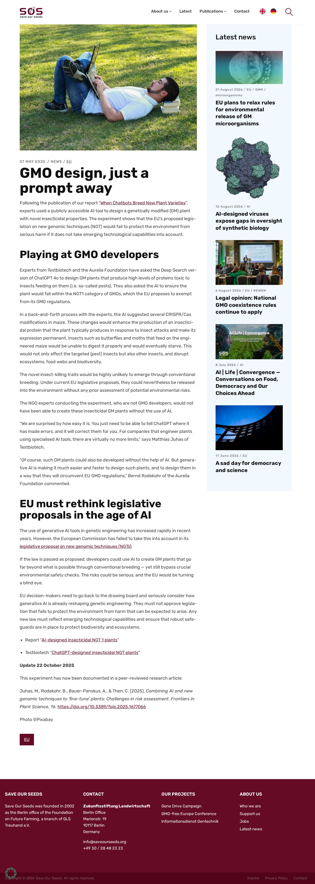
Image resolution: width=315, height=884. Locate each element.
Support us (250, 813)
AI (249, 206)
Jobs (244, 821)
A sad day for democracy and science (248, 466)
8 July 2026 (226, 365)
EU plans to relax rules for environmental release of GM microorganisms (245, 112)
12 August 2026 (229, 206)
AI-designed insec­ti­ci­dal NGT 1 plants (79, 640)
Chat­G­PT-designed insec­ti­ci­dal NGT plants (95, 652)
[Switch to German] (273, 12)
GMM (259, 89)
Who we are (250, 806)
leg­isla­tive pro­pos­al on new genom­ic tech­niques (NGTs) (75, 546)
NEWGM (259, 290)
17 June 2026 (227, 456)
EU (69, 161)
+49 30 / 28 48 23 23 (103, 848)
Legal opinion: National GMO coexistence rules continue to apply (246, 305)
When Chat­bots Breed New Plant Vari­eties (143, 203)
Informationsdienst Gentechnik (190, 821)
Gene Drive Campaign (181, 806)
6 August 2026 (228, 290)
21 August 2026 (229, 89)
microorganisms (229, 95)
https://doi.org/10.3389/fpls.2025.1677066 (102, 706)
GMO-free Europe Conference (188, 813)
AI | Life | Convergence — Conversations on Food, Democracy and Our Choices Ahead (248, 382)
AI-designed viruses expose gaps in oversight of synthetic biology (249, 221)
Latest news (251, 829)
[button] (11, 873)
